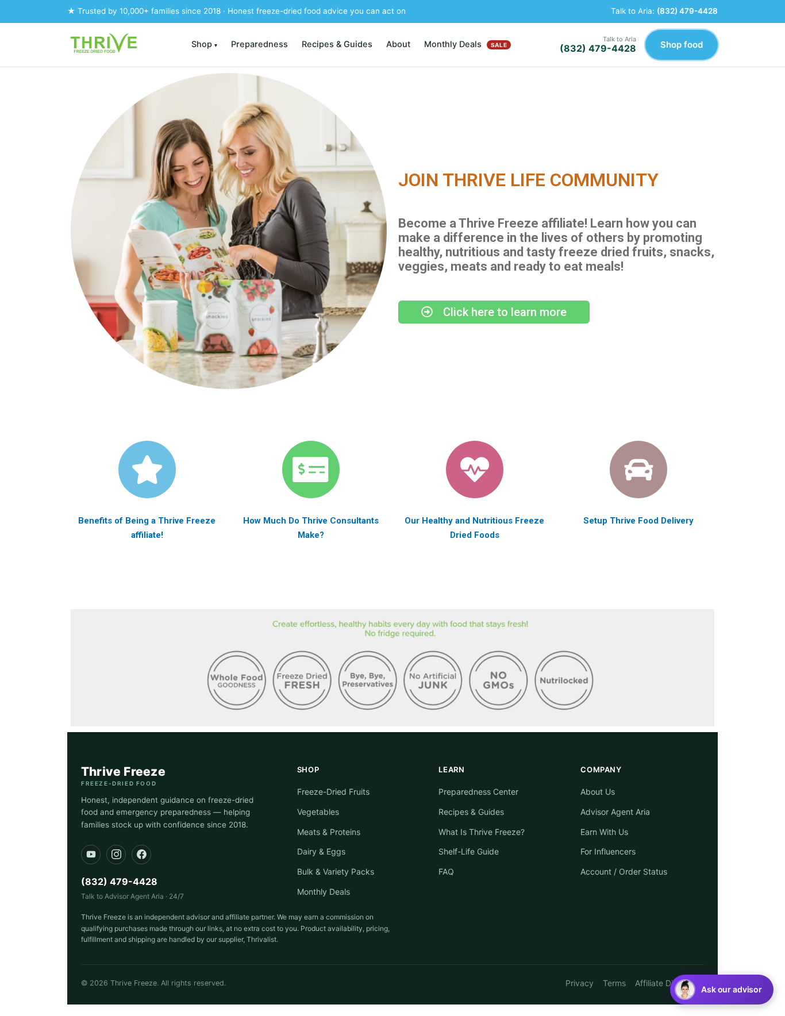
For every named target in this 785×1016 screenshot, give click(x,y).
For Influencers (608, 851)
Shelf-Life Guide (468, 851)
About (398, 44)
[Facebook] (141, 854)
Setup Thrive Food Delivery (638, 520)
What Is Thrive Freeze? (481, 832)
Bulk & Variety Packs (335, 871)
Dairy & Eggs (321, 851)
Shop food (681, 44)
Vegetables (318, 812)
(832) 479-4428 (687, 11)
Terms (614, 983)
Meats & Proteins (328, 832)
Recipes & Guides (337, 44)
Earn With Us (604, 832)
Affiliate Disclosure (669, 983)
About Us (597, 791)
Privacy (579, 983)
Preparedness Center (478, 791)
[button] (722, 990)
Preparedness (259, 44)
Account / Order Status (623, 871)
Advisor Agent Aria (615, 812)
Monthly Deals (465, 44)
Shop (204, 44)
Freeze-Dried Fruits (333, 791)
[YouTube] (91, 854)
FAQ (446, 871)
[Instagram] (116, 854)
